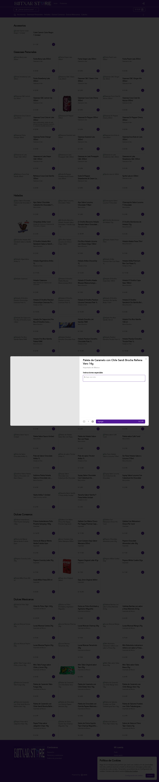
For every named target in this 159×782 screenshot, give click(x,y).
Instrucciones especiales (93, 373)
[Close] (146, 359)
